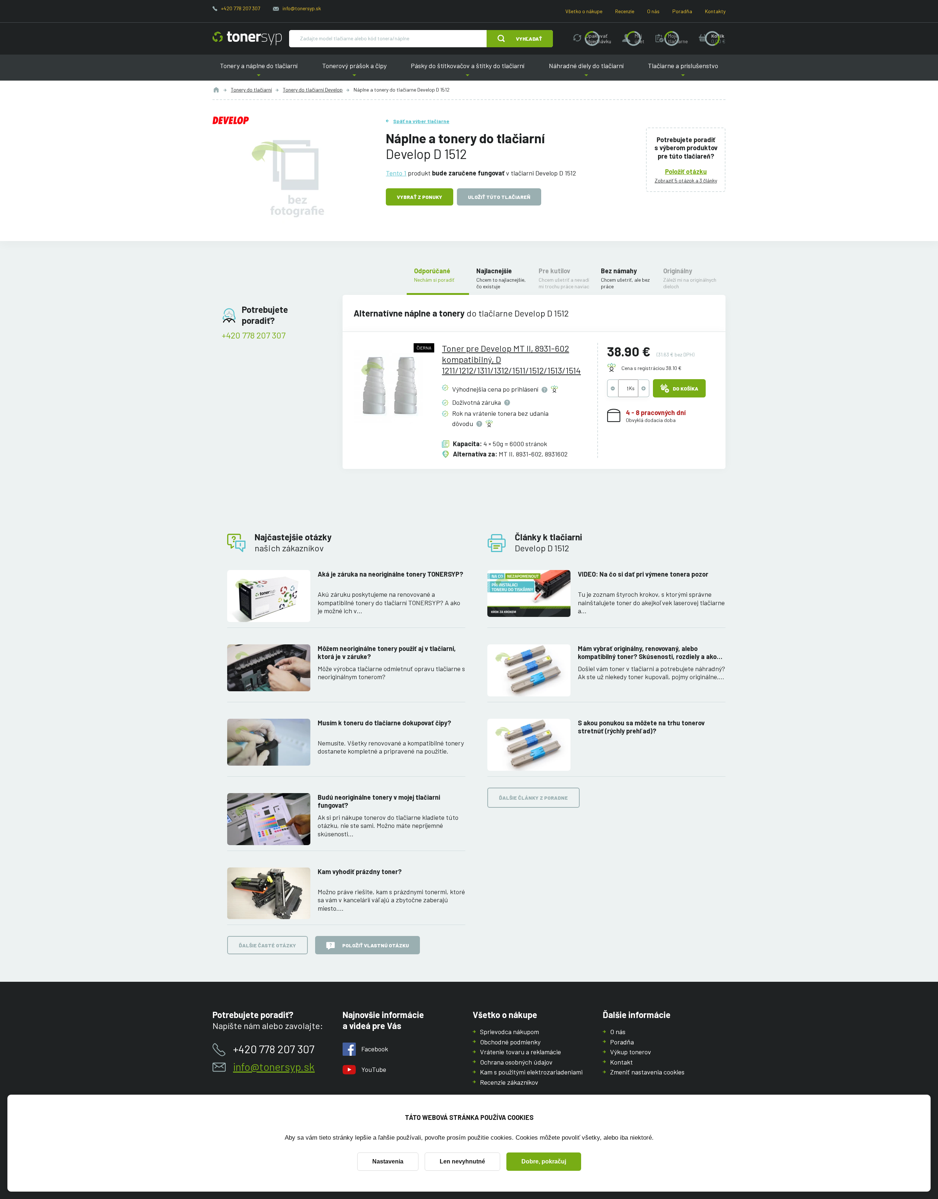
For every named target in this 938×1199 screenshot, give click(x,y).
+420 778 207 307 (240, 8)
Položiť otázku (686, 171)
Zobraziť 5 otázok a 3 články (686, 180)
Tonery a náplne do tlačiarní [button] (259, 71)
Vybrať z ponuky (419, 197)
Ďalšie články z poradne (533, 798)
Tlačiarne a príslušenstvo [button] (683, 71)
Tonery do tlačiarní (251, 89)
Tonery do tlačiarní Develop (313, 89)
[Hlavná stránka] (247, 38)
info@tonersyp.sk (301, 8)
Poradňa (682, 11)
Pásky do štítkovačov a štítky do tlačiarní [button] (467, 71)
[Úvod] (216, 89)
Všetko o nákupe (583, 11)
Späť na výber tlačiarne (421, 121)
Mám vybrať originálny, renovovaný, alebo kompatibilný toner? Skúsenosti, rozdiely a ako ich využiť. (647, 652)
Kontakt (621, 1062)
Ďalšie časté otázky (267, 945)
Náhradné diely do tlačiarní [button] (586, 71)
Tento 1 (396, 173)
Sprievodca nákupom (509, 1032)
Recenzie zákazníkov (509, 1082)
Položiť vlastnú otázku (375, 945)
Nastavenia (387, 1161)
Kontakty (715, 11)
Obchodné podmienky (510, 1042)
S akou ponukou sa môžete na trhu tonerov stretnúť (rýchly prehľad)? (641, 727)
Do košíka (685, 388)
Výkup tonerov (630, 1052)
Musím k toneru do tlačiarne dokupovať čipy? (384, 723)
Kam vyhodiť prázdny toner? (360, 871)
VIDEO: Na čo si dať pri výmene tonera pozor (643, 574)
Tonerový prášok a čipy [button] (354, 71)
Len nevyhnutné (462, 1161)
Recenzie (624, 11)
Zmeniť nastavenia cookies (647, 1072)
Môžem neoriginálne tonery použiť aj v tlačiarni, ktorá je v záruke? (387, 652)
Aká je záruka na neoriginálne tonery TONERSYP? (390, 574)
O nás (653, 11)
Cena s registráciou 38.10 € (651, 368)
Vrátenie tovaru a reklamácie (520, 1052)
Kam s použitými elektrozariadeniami (531, 1072)
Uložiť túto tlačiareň (499, 197)
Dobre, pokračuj (543, 1161)
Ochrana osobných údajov (516, 1062)
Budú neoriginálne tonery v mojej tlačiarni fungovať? (379, 801)
